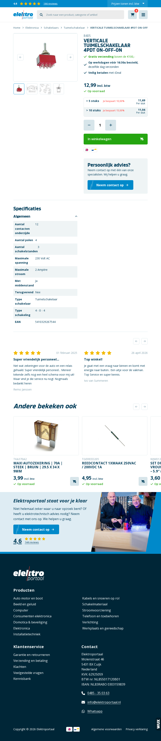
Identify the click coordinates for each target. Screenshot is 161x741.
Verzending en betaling (30, 660)
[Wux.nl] (158, 724)
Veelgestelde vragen (28, 673)
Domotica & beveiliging (30, 622)
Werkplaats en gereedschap (102, 628)
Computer (20, 610)
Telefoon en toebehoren (100, 616)
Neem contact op (35, 529)
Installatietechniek (26, 634)
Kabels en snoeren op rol (100, 598)
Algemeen (21, 216)
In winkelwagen (99, 139)
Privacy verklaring (137, 729)
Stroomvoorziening (96, 610)
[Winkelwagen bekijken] (132, 14)
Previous (20, 57)
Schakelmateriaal (94, 604)
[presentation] (136, 341)
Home (16, 27)
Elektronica (32, 27)
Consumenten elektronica (32, 616)
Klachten (19, 667)
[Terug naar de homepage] (23, 14)
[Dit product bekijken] (46, 435)
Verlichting (90, 622)
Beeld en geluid (24, 604)
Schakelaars (51, 27)
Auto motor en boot (28, 598)
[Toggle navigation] (143, 14)
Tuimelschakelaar (74, 27)
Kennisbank (22, 679)
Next (70, 57)
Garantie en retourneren (31, 655)
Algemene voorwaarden (106, 729)
